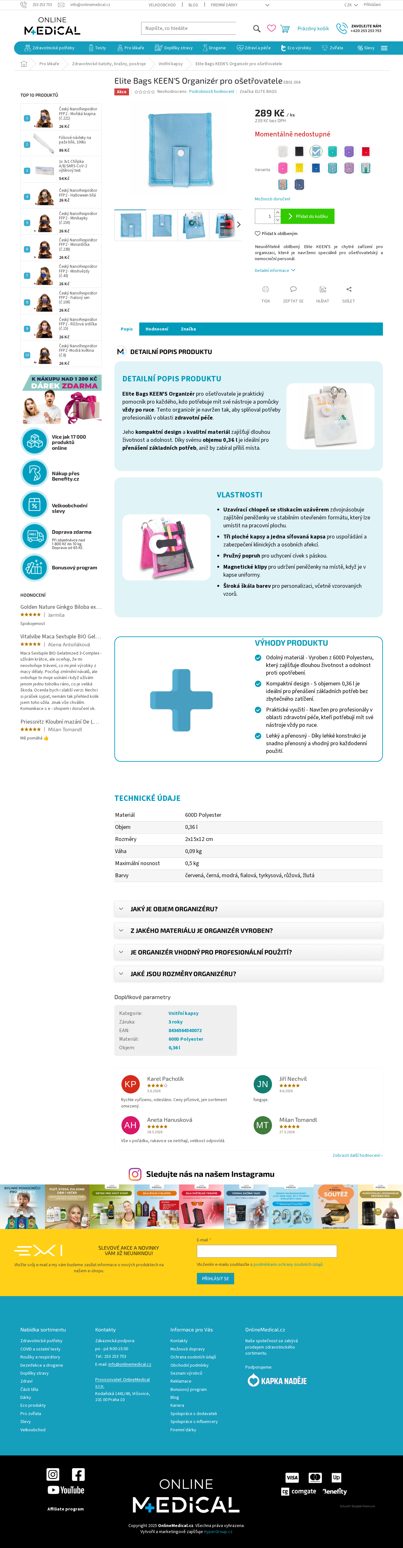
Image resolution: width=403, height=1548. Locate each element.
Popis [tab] (127, 329)
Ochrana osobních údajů (193, 1357)
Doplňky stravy (34, 1374)
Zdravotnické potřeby (41, 1341)
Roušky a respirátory (40, 1357)
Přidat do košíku (312, 216)
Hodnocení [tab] (157, 329)
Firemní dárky (224, 5)
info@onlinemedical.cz (129, 1365)
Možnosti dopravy (187, 1349)
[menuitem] (50, 48)
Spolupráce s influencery (194, 1422)
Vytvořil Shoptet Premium (357, 1506)
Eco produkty (33, 1406)
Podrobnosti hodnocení (211, 92)
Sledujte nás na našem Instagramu (210, 1173)
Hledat (248, 28)
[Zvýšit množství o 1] (277, 212)
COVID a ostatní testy (40, 1349)
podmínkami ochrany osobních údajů (288, 1264)
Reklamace (180, 1381)
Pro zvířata (30, 1414)
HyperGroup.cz (218, 1532)
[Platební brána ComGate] (313, 1483)
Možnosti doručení (272, 199)
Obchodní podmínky (189, 1366)
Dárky (25, 1398)
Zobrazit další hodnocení (356, 1155)
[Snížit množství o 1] (277, 220)
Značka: (258, 91)
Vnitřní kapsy (183, 1013)
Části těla (29, 1390)
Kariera (177, 1406)
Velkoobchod (162, 5)
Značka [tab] (188, 329)
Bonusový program (188, 1390)
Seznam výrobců (186, 1374)
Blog (193, 5)
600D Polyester (186, 1039)
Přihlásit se (215, 1278)
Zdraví (26, 1381)
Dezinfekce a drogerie (41, 1366)
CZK (348, 5)
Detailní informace (272, 270)
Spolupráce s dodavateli (193, 1414)
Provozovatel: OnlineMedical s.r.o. (122, 1383)
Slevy (25, 1422)
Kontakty (179, 1341)
